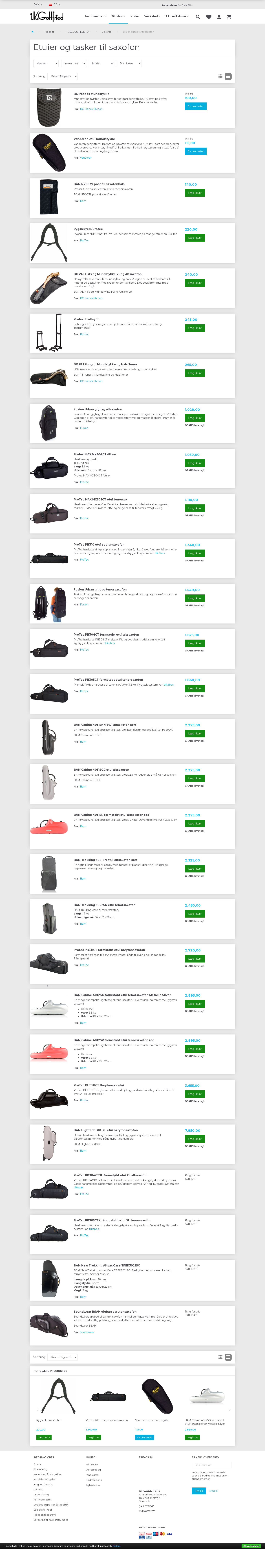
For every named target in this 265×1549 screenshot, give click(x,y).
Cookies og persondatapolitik (51, 1504)
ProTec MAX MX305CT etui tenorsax (100, 499)
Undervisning (41, 1494)
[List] (228, 76)
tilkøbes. (169, 684)
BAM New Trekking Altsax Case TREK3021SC (107, 1265)
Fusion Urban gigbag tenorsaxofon (100, 589)
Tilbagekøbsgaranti (45, 1514)
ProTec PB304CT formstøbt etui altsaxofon (106, 634)
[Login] (219, 16)
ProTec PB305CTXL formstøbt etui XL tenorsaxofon (112, 1220)
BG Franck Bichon (91, 109)
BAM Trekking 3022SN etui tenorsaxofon (105, 905)
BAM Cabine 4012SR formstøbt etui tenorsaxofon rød (114, 1040)
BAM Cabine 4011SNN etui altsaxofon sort (105, 725)
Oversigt (38, 1489)
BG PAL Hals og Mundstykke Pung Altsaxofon (108, 274)
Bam (83, 201)
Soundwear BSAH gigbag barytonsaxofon (105, 1311)
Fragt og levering (44, 1484)
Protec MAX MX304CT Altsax (95, 454)
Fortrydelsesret (43, 1499)
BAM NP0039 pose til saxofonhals (99, 184)
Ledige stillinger (43, 1509)
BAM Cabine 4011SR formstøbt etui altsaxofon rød (111, 815)
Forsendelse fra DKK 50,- (177, 5)
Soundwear (87, 1332)
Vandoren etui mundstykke (94, 139)
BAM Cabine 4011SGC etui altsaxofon (101, 769)
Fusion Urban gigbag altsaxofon (98, 409)
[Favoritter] (208, 16)
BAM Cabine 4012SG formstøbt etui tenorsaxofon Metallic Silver (122, 995)
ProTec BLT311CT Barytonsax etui (99, 1085)
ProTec (84, 240)
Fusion (84, 428)
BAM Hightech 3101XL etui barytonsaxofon (106, 1130)
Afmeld (213, 1490)
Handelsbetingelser (45, 1479)
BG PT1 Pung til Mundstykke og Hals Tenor (105, 364)
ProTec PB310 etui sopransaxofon (99, 544)
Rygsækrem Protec (88, 229)
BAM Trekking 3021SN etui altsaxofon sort (105, 860)
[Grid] (220, 76)
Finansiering (41, 1469)
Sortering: (39, 76)
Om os (37, 1464)
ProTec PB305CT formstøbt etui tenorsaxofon (108, 679)
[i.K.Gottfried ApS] (48, 16)
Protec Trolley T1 (87, 319)
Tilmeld (199, 1490)
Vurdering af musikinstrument (51, 1520)
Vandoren (86, 157)
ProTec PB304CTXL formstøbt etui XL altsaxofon (110, 1175)
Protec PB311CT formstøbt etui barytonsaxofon (109, 950)
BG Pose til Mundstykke (91, 94)
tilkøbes (160, 553)
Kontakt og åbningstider (48, 1474)
